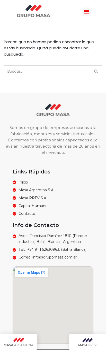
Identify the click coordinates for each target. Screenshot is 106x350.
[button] (86, 11)
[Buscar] (96, 71)
